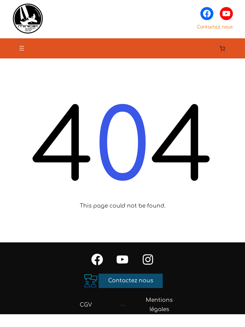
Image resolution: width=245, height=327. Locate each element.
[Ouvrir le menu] (21, 48)
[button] (131, 281)
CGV (86, 305)
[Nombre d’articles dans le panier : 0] (222, 48)
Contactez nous (215, 27)
